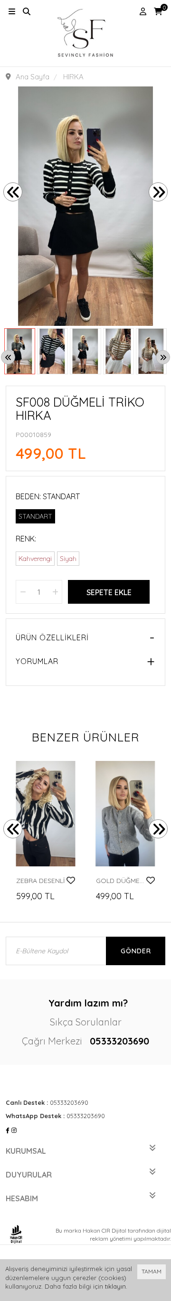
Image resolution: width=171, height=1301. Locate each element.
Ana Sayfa (32, 76)
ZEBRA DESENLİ (40, 880)
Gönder (136, 951)
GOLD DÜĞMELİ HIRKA (121, 880)
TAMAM (152, 1271)
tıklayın (115, 1286)
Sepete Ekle (109, 592)
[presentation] (12, 191)
